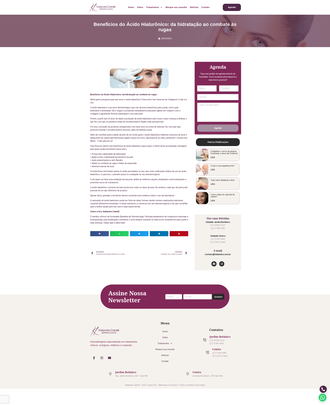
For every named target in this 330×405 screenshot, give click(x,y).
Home (131, 7)
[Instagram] (223, 57)
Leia (213, 157)
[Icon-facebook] (94, 358)
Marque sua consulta (176, 7)
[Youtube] (218, 57)
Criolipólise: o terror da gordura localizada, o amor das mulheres (224, 152)
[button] (99, 233)
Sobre (140, 7)
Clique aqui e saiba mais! (114, 223)
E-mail (218, 250)
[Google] (206, 57)
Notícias (194, 7)
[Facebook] (229, 57)
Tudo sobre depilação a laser (223, 180)
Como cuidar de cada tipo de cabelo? (223, 195)
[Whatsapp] (212, 57)
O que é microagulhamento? (222, 166)
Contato (205, 7)
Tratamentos (152, 7)
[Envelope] (109, 358)
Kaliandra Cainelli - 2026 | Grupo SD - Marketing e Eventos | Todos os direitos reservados (165, 385)
